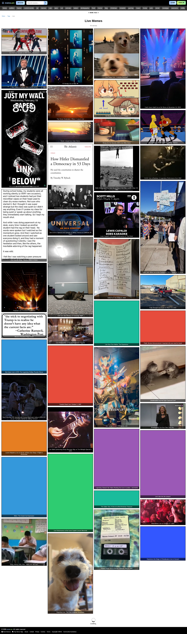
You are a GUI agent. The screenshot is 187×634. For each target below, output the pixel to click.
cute (50, 8)
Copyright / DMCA (57, 632)
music (138, 8)
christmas (113, 8)
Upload (20, 3)
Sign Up (181, 3)
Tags (8, 16)
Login (173, 3)
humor (19, 8)
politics (11, 8)
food (93, 8)
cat (62, 8)
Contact (32, 632)
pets (151, 8)
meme (100, 8)
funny (5, 8)
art (37, 8)
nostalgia (165, 8)
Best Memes (7, 632)
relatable (122, 8)
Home (3, 16)
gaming (130, 8)
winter (158, 8)
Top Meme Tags (18, 632)
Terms (48, 632)
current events (29, 8)
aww (56, 8)
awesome (174, 8)
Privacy (37, 632)
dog (106, 8)
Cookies (43, 632)
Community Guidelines (69, 632)
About (26, 632)
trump (145, 8)
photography (85, 8)
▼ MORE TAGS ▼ (93, 12)
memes (43, 8)
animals (68, 8)
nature (76, 8)
